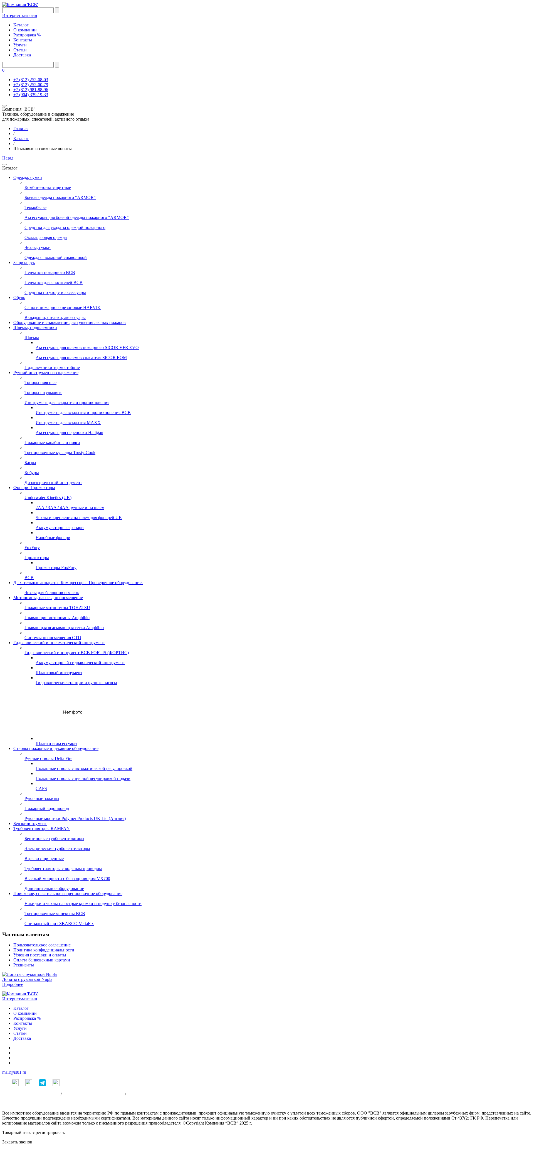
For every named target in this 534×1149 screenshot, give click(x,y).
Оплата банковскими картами (41, 960)
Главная (20, 128)
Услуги (20, 45)
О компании (25, 30)
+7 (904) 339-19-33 (30, 94)
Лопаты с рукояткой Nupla (27, 979)
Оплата (134, 1094)
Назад (7, 158)
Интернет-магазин (19, 15)
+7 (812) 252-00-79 (30, 84)
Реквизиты (23, 965)
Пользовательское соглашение (42, 945)
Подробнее (12, 984)
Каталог (21, 25)
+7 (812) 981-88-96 (30, 89)
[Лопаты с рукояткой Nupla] (29, 974)
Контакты (22, 40)
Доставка (22, 55)
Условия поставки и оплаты (39, 955)
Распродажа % (27, 35)
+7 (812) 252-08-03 (30, 79)
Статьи (20, 50)
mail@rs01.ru (14, 1072)
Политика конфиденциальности (43, 950)
